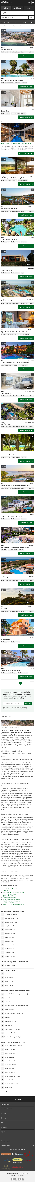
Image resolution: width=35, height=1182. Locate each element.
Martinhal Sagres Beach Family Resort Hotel (14, 889)
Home (2, 1092)
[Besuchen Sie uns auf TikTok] (23, 1179)
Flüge (28, 8)
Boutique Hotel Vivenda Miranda (11, 899)
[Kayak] (6, 1154)
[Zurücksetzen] (32, 13)
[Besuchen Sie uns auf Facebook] (12, 1179)
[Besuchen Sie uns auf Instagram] (15, 1179)
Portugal (8, 1092)
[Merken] (32, 30)
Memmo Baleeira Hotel (9, 902)
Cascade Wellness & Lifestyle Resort (12, 901)
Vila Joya (5, 890)
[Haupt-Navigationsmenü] (33, 2)
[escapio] (6, 2)
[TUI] (29, 1154)
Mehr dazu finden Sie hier (21, 709)
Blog (2, 1122)
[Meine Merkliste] (29, 2)
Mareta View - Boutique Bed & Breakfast (14, 904)
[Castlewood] (6, 1167)
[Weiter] (32, 683)
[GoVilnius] (17, 1167)
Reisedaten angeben (26, 56)
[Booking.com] (17, 1154)
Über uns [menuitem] (3, 1118)
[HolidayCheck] (6, 1160)
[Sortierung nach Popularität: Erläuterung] (15, 22)
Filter (32, 22)
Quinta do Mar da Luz (8, 896)
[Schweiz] (29, 1160)
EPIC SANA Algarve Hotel (9, 894)
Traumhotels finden (6, 1104)
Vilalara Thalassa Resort (9, 897)
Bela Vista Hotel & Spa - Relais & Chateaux (14, 892)
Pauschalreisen (17, 8)
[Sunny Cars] (17, 1160)
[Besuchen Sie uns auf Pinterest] (19, 1179)
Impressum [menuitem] (4, 1132)
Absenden (28, 703)
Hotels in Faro (16, 1092)
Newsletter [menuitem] (4, 1127)
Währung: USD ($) (5, 1145)
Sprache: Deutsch (5, 1141)
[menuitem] (17, 1109)
